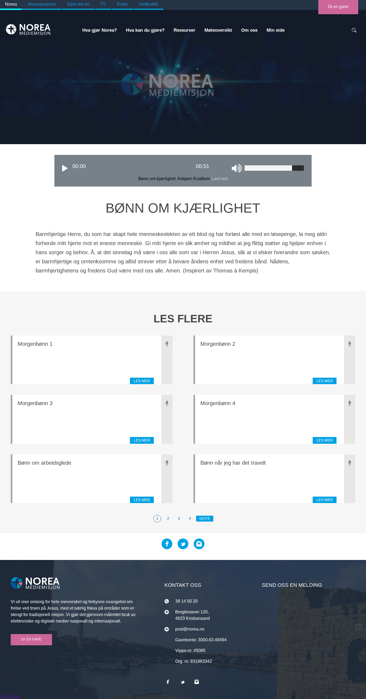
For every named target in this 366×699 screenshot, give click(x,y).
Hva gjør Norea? (99, 30)
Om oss (249, 30)
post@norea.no (189, 629)
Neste (204, 518)
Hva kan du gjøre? (145, 30)
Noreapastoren (42, 4)
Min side (276, 30)
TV (103, 4)
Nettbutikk (148, 4)
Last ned (219, 178)
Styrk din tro (78, 4)
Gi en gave (338, 6)
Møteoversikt (218, 30)
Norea (11, 4)
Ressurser (184, 30)
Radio (122, 4)
